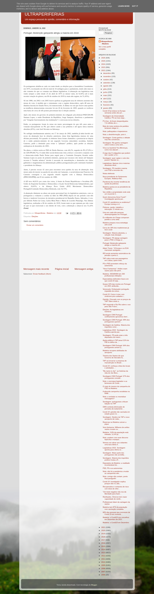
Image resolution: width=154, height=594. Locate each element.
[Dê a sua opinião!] (73, 213)
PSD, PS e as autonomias (112, 468)
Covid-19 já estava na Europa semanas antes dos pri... (114, 112)
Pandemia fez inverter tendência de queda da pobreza (116, 183)
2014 (103, 549)
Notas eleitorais (109, 173)
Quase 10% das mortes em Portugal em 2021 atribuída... (116, 285)
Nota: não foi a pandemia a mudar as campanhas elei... (116, 472)
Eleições (35, 216)
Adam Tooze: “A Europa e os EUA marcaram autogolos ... (115, 249)
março (106, 102)
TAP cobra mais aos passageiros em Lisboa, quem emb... (115, 259)
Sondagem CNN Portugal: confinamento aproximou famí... (116, 316)
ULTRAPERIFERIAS (44, 14)
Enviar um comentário (35, 225)
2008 (103, 568)
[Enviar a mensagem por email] (71, 213)
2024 (103, 64)
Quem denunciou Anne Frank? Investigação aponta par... (114, 198)
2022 (103, 70)
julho (105, 89)
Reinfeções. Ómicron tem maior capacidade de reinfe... (115, 498)
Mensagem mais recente (36, 269)
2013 (103, 553)
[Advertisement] (58, 249)
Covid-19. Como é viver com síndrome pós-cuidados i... (114, 295)
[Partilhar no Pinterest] (80, 213)
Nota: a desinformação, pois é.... (115, 134)
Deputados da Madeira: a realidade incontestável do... (116, 464)
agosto (106, 86)
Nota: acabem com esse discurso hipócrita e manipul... (115, 438)
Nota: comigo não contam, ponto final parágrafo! (115, 477)
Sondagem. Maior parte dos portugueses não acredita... (114, 454)
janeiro (106, 108)
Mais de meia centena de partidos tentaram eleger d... (116, 127)
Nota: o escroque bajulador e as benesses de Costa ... (115, 382)
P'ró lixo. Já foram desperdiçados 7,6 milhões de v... (115, 122)
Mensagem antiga (84, 269)
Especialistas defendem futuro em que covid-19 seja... (116, 280)
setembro (107, 83)
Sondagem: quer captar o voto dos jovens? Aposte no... (116, 159)
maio (105, 95)
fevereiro (106, 105)
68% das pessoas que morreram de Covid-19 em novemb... (116, 513)
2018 (103, 537)
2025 (103, 61)
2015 (103, 546)
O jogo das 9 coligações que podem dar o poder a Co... (116, 154)
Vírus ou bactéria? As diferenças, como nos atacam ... (115, 149)
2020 (103, 530)
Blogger (94, 585)
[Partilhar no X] (76, 213)
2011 (103, 559)
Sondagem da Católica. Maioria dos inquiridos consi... (116, 326)
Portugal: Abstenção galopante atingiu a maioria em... (114, 244)
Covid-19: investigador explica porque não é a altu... (114, 482)
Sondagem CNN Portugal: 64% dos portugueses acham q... (116, 346)
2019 (103, 534)
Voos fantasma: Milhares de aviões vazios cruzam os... (116, 428)
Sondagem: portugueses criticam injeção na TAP (115, 403)
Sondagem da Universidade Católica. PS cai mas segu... (114, 117)
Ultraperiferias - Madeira (107, 43)
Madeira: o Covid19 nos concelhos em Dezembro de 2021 (116, 518)
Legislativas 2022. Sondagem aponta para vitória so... (114, 449)
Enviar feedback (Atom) (42, 274)
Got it (135, 6)
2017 (103, 540)
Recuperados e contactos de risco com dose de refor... (116, 488)
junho (105, 92)
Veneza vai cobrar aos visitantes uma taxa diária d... (115, 443)
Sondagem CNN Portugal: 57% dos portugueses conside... (116, 377)
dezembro (107, 73)
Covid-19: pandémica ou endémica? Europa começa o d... (116, 203)
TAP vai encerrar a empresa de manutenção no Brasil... (115, 362)
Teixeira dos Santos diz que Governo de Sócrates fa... (113, 357)
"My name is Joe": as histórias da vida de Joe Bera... (115, 372)
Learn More (124, 6)
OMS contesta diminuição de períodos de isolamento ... (114, 408)
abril (105, 99)
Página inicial (62, 269)
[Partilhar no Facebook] (78, 213)
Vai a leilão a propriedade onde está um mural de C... (116, 193)
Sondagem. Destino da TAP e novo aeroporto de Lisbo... (116, 418)
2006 (103, 575)
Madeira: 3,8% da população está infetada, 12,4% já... (115, 433)
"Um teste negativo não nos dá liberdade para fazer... (114, 493)
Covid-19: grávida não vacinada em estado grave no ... (116, 413)
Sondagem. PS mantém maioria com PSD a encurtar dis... (115, 169)
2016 (103, 543)
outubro (106, 80)
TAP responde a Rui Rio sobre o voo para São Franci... (117, 305)
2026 (103, 58)
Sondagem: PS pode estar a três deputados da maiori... (115, 336)
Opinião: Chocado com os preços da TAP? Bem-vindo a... (117, 300)
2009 (103, 565)
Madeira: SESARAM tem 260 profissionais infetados (114, 275)
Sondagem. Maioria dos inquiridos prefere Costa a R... (116, 459)
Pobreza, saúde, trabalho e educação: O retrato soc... (113, 208)
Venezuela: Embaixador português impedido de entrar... (116, 290)
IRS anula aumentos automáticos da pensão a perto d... (116, 254)
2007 (103, 572)
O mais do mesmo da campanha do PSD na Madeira (116, 387)
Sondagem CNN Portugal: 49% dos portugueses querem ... (116, 321)
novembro (107, 76)
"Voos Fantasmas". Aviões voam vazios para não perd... (115, 270)
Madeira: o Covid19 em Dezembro (116, 522)
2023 (103, 67)
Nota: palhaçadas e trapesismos (115, 131)
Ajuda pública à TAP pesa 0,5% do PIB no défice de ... (116, 341)
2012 (103, 556)
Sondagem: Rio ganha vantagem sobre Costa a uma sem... (115, 144)
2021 (103, 527)
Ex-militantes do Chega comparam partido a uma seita (116, 218)
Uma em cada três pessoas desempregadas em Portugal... (115, 213)
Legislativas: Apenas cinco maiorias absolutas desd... (116, 164)
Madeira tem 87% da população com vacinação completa (115, 508)
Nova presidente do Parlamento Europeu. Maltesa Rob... (115, 177)
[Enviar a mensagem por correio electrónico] (67, 213)
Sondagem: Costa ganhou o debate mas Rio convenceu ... (116, 138)
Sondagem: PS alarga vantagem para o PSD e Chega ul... (115, 239)
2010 (103, 562)
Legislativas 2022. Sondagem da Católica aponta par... (115, 331)
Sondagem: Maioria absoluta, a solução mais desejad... (115, 234)
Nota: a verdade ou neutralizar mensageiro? (114, 397)
